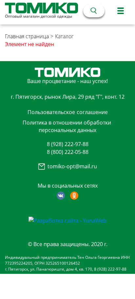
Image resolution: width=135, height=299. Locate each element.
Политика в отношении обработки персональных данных (67, 126)
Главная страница (27, 36)
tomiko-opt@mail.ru (72, 166)
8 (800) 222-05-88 (67, 152)
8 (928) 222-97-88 (67, 144)
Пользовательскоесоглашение (68, 112)
